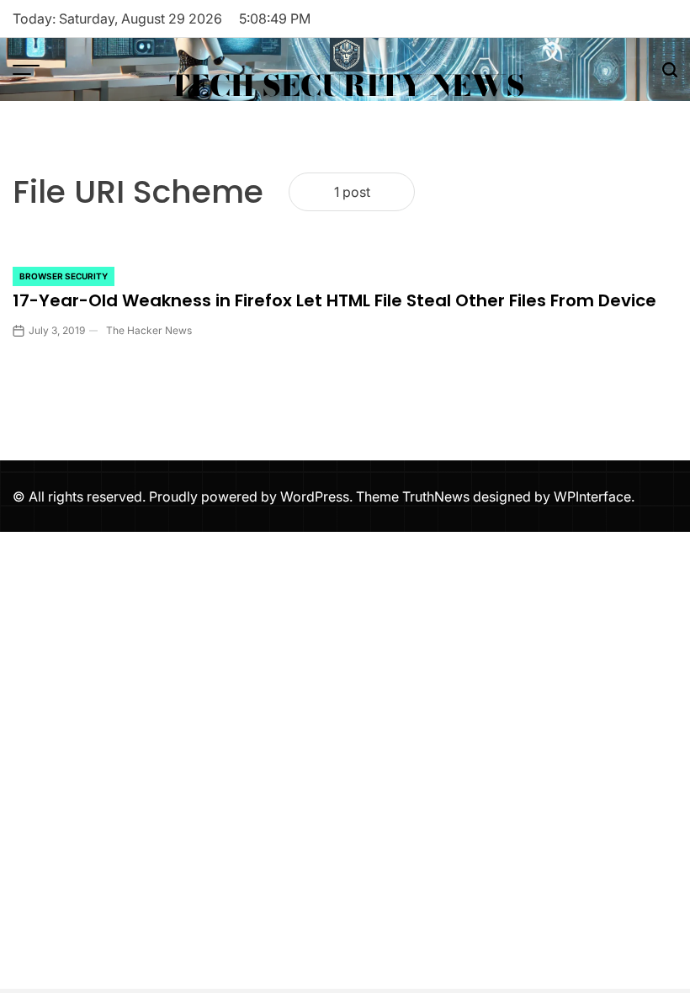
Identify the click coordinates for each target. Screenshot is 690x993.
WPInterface (592, 496)
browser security (63, 276)
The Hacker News (149, 330)
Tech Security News (347, 86)
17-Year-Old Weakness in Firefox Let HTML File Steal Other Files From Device (334, 300)
